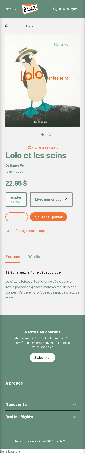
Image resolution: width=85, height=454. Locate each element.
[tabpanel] (42, 284)
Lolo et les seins (27, 26)
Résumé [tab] (12, 256)
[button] (42, 383)
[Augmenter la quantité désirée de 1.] (24, 217)
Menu (9, 9)
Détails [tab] (34, 256)
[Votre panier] (74, 9)
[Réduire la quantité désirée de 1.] (9, 217)
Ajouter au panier (48, 217)
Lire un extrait (46, 147)
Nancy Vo (17, 165)
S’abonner (42, 357)
